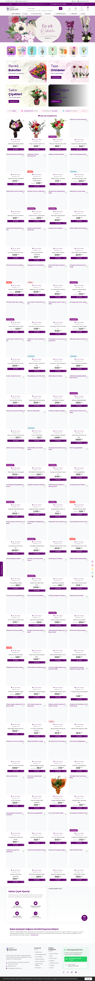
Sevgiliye (48, 14)
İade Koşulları (39, 957)
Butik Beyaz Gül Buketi (58, 400)
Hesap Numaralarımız (84, 1)
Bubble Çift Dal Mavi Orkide (15, 691)
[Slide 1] (43, 40)
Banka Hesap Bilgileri (39, 964)
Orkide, (39, 10)
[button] (29, 14)
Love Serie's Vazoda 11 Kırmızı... (16, 363)
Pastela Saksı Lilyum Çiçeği (16, 326)
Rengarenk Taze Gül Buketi (37, 289)
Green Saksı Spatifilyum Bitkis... (37, 874)
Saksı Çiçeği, (44, 10)
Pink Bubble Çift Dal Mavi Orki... (37, 472)
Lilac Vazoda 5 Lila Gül (16, 400)
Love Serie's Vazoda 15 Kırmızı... (37, 326)
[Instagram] (92, 565)
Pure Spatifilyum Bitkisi (16, 583)
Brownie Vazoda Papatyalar (79, 144)
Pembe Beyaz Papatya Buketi (16, 144)
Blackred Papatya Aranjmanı (79, 363)
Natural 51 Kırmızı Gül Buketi (15, 289)
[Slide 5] (52, 40)
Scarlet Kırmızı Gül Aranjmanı (58, 765)
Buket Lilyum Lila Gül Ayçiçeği (16, 472)
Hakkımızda (38, 952)
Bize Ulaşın (38, 967)
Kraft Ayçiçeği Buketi (79, 472)
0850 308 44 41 (10, 1)
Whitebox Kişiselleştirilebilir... (79, 400)
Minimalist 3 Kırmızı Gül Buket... (16, 215)
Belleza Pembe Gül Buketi (58, 178)
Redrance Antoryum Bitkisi (16, 654)
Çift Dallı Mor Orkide (79, 874)
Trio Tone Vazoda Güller (58, 837)
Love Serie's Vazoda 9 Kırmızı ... (16, 252)
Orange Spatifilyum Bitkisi (58, 800)
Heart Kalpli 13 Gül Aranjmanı (79, 252)
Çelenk (83, 14)
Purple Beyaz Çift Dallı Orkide (37, 400)
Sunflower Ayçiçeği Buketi (79, 765)
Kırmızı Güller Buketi (37, 435)
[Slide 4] (49, 40)
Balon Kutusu (37, 14)
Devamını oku (34, 935)
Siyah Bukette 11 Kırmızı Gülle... (79, 546)
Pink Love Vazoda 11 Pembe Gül (15, 435)
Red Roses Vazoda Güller (79, 215)
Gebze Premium (15, 14)
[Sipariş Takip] (92, 561)
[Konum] (92, 576)
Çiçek (26, 14)
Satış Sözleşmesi (40, 961)
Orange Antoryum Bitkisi (79, 509)
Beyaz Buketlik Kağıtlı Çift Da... (58, 654)
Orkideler (74, 14)
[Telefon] (92, 568)
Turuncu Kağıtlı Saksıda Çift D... (58, 691)
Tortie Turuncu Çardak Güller (16, 620)
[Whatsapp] (92, 572)
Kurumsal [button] (37, 948)
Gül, (36, 10)
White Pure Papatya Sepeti (58, 874)
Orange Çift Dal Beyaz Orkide (79, 837)
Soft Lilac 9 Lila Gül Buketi (37, 620)
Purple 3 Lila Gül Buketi (58, 252)
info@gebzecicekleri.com (22, 1)
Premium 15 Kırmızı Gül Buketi (16, 178)
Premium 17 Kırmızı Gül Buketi (16, 765)
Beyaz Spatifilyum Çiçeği (36, 765)
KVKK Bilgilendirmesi (40, 954)
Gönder (16, 149)
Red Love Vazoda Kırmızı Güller (58, 144)
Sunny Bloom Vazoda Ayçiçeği (37, 691)
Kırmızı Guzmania (15, 800)
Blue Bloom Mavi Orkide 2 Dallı (58, 546)
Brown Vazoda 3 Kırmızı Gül (36, 144)
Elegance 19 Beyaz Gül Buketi (37, 509)
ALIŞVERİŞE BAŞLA (14, 77)
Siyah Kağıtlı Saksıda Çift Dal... (16, 728)
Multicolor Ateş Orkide (79, 620)
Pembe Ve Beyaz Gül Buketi (58, 435)
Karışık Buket (50, 10)
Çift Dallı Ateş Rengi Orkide (79, 178)
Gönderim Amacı (61, 14)
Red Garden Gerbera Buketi (79, 583)
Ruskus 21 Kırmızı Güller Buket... (37, 215)
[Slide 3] (47, 40)
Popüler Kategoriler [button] (52, 948)
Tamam (88, 978)
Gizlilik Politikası (39, 959)
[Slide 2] (45, 40)
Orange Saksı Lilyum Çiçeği (79, 326)
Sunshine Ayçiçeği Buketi (36, 837)
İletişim (74, 1)
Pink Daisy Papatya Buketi (79, 654)
